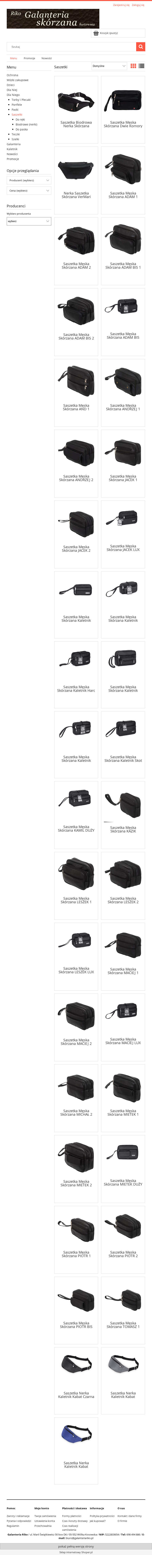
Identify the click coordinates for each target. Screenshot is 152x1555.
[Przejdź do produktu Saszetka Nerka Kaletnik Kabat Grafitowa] (123, 1369)
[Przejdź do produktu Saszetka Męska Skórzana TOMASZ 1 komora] (123, 1298)
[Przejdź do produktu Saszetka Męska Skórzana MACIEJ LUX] (123, 1015)
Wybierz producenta (19, 213)
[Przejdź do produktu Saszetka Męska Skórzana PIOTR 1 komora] (76, 1228)
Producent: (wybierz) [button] (22, 180)
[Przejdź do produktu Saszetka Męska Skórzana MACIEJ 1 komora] (123, 945)
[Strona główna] (53, 18)
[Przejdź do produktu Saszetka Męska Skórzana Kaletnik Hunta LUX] (123, 663)
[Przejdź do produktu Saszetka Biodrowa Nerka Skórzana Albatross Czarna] (76, 98)
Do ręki (20, 119)
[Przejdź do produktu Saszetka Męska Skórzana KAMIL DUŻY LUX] (76, 802)
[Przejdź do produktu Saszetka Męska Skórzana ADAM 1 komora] (123, 168)
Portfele (17, 105)
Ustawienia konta (44, 1521)
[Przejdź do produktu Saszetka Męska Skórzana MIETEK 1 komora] (123, 1086)
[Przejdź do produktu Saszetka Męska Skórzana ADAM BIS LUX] (123, 309)
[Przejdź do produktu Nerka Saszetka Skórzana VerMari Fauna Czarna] (76, 168)
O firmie (122, 1521)
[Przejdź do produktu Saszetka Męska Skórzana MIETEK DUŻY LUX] (123, 1156)
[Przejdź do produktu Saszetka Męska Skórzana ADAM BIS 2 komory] (76, 310)
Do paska (22, 129)
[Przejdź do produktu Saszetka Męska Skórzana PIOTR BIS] (76, 1298)
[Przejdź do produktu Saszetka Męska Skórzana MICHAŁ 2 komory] (76, 1086)
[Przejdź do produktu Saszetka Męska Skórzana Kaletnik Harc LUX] (76, 663)
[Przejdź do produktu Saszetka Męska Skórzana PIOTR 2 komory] (123, 1228)
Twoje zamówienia (45, 1516)
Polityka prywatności (102, 1516)
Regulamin (13, 1526)
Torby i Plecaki (21, 100)
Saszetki (17, 114)
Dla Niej (12, 90)
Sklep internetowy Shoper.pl (76, 1552)
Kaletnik (12, 149)
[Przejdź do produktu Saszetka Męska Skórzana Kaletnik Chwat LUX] (76, 593)
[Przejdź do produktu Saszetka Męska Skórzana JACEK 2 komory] (76, 522)
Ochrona (12, 75)
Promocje (13, 159)
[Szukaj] (140, 46)
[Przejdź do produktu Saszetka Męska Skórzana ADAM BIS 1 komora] (123, 239)
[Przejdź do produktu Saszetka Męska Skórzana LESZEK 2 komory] (123, 874)
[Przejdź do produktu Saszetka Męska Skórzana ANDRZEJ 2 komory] (76, 451)
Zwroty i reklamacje (18, 1516)
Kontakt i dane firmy (130, 1516)
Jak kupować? (98, 1521)
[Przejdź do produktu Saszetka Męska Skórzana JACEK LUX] (123, 522)
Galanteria (14, 144)
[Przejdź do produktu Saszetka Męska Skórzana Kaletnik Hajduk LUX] (123, 593)
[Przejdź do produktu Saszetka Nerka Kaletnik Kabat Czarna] (76, 1369)
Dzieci (11, 85)
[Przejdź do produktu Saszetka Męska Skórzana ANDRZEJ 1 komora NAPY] (123, 381)
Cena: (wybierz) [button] (18, 190)
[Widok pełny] (141, 66)
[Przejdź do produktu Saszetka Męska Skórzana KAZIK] (123, 803)
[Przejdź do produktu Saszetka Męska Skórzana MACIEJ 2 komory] (76, 1015)
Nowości (12, 154)
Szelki (15, 139)
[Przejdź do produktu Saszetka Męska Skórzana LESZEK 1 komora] (76, 874)
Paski (15, 109)
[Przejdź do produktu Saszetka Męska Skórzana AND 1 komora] (76, 381)
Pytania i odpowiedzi (19, 1521)
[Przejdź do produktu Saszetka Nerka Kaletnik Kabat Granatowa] (76, 1439)
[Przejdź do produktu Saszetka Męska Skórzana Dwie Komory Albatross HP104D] (123, 98)
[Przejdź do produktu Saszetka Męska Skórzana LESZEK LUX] (76, 944)
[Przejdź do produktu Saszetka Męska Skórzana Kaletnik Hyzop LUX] (76, 733)
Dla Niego (13, 95)
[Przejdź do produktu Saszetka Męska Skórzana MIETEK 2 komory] (76, 1157)
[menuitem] (13, 58)
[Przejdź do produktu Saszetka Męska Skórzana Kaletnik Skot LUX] (123, 733)
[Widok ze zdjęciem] (133, 66)
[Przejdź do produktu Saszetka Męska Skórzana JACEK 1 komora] (123, 451)
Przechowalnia (42, 1526)
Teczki (16, 134)
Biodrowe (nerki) (26, 124)
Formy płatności (71, 1516)
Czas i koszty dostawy (75, 1521)
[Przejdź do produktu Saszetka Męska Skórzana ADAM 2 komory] (76, 239)
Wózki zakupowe (17, 80)
